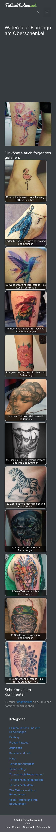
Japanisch (15, 747)
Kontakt (16, 827)
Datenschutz (43, 827)
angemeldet (24, 701)
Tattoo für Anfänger (21, 763)
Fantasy (14, 737)
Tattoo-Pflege (18, 769)
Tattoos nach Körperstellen (26, 779)
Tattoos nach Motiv (21, 785)
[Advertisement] (28, 68)
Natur (12, 758)
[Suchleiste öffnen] (38, 12)
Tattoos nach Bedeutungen (26, 774)
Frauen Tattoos (18, 742)
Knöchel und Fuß (19, 753)
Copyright (28, 827)
